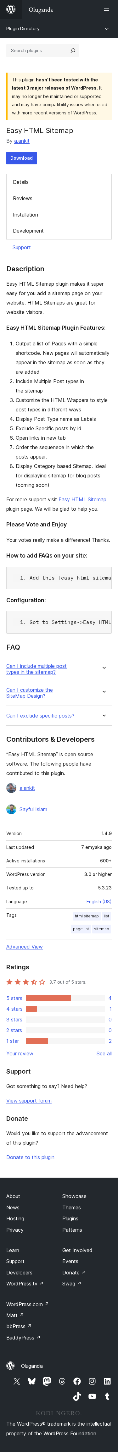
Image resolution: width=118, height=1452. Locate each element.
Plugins (70, 1218)
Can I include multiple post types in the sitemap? (36, 669)
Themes (71, 1207)
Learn (12, 1250)
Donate (74, 1272)
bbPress (19, 1326)
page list (81, 929)
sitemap (101, 929)
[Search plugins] (73, 50)
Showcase (74, 1196)
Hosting (15, 1218)
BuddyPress (23, 1337)
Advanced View (24, 946)
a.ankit (22, 141)
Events (70, 1261)
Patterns (72, 1230)
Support (22, 247)
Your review (19, 1053)
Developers (19, 1272)
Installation (25, 215)
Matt (15, 1315)
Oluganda (32, 1366)
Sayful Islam (33, 809)
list (106, 916)
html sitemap (87, 916)
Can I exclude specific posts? (40, 716)
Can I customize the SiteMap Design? (29, 693)
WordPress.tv (25, 1283)
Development (28, 231)
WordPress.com (27, 1304)
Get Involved (77, 1250)
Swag (71, 1283)
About (13, 1196)
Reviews (22, 198)
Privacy (15, 1230)
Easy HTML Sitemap (82, 499)
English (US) (99, 901)
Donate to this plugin (30, 1157)
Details (21, 182)
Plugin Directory (23, 28)
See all (104, 1053)
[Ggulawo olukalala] (108, 9)
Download (21, 158)
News (13, 1207)
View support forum (29, 1100)
